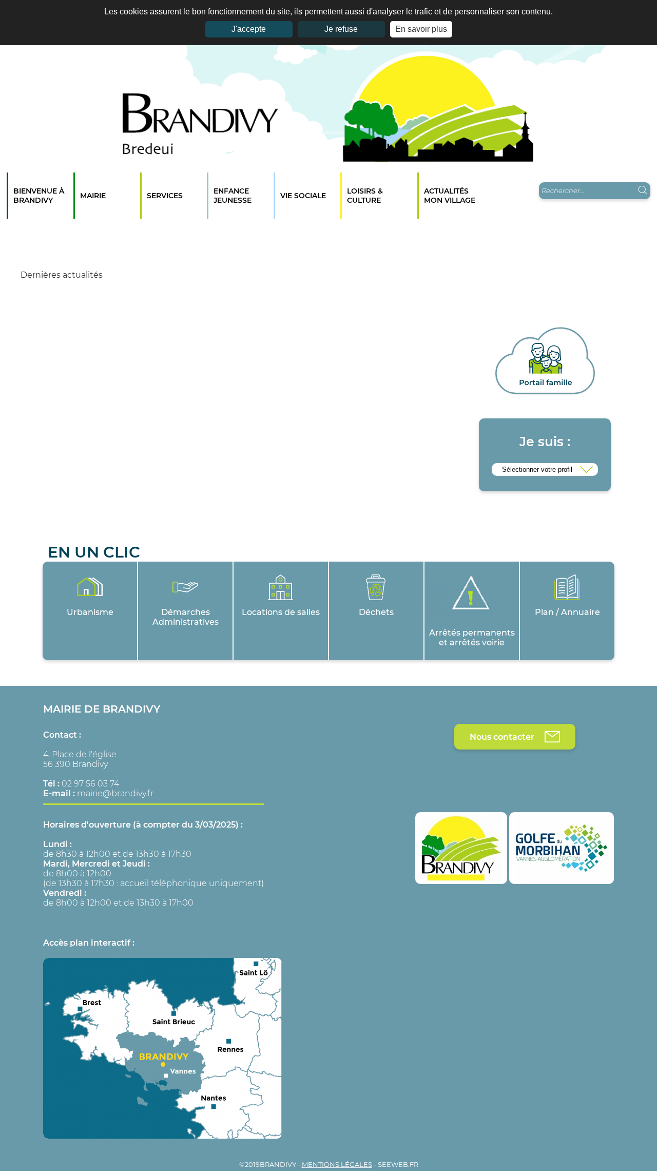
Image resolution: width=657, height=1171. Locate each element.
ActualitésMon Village (449, 195)
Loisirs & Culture (365, 195)
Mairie (93, 195)
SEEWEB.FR (398, 1164)
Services (165, 195)
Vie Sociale (303, 195)
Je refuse (341, 29)
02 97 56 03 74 (90, 784)
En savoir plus (421, 29)
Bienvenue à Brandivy (38, 195)
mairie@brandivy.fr (115, 793)
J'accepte (248, 29)
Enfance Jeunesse (233, 195)
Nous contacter (502, 737)
